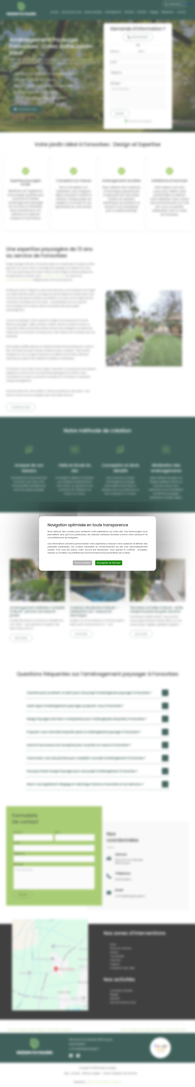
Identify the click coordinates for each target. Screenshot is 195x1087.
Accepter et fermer (109, 563)
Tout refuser (186, 3)
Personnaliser (82, 563)
